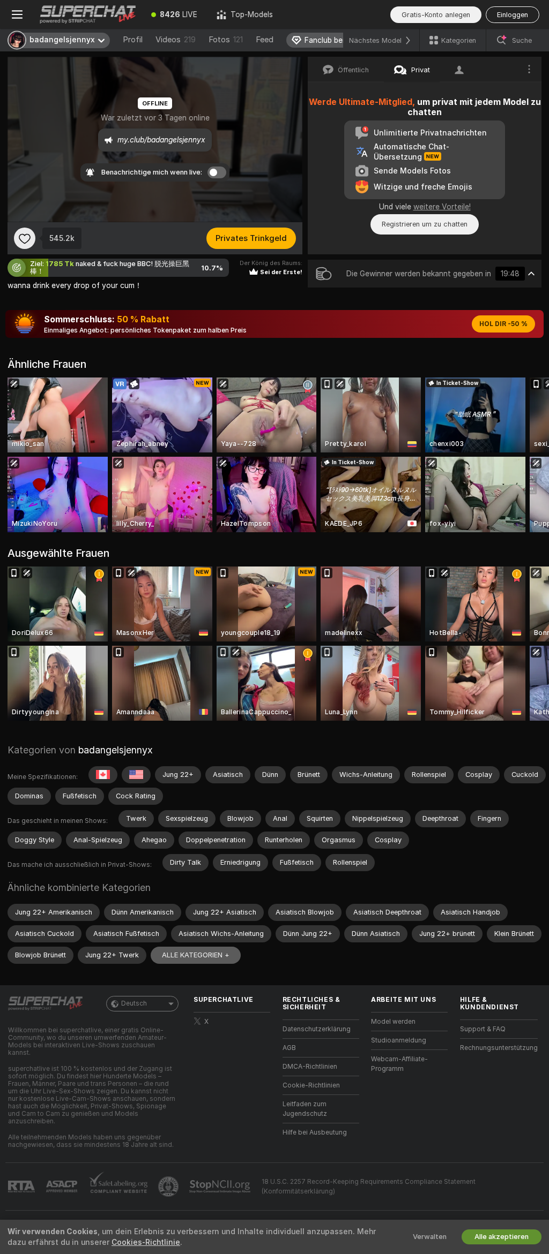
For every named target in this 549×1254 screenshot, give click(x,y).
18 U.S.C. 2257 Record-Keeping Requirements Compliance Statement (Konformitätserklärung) (369, 1186)
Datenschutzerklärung (317, 1029)
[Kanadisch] (102, 774)
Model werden (393, 1021)
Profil (133, 39)
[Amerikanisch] (136, 774)
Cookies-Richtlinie (146, 1242)
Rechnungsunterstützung (499, 1048)
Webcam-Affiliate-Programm (399, 1063)
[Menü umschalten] (17, 14)
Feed (264, 39)
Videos (175, 39)
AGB (289, 1048)
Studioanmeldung (398, 1040)
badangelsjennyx (115, 750)
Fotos (226, 39)
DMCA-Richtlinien (310, 1066)
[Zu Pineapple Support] (169, 1186)
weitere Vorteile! (442, 206)
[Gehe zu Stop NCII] (221, 1186)
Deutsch (134, 1003)
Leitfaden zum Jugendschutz (305, 1108)
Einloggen (512, 15)
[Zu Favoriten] (24, 238)
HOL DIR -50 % (503, 324)
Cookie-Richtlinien (311, 1085)
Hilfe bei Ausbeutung (315, 1132)
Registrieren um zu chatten (425, 224)
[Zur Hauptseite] (88, 14)
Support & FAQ (483, 1029)
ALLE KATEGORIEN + (195, 955)
